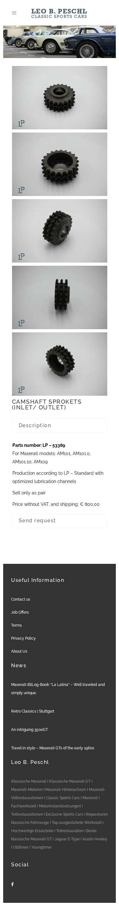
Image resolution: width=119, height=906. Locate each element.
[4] (59, 297)
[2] (59, 164)
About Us (19, 651)
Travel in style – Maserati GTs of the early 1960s (52, 748)
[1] (59, 97)
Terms (16, 625)
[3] (59, 231)
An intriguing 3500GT (29, 729)
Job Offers (20, 612)
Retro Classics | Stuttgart (32, 711)
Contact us (20, 599)
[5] (59, 364)
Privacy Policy (23, 638)
